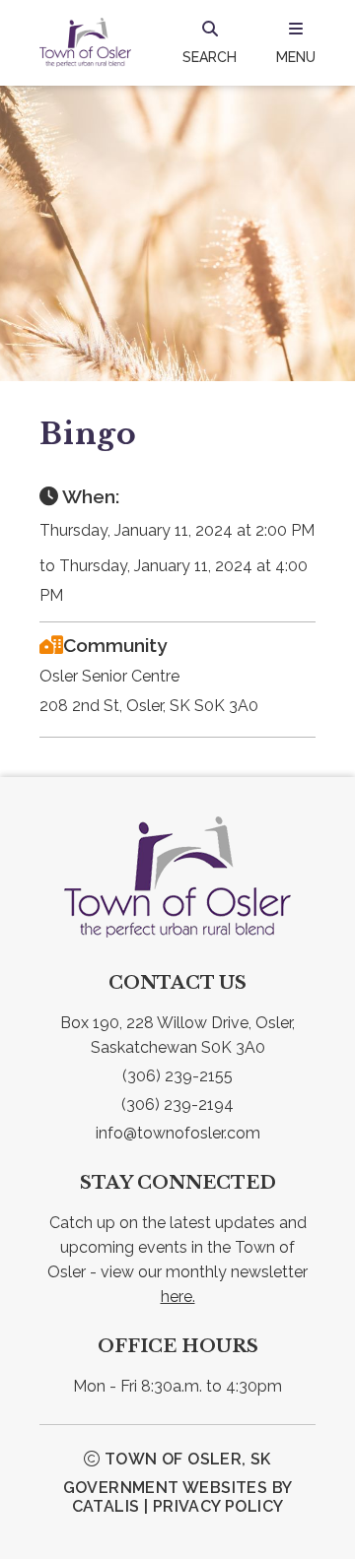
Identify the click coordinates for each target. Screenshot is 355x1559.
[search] (209, 42)
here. (178, 1296)
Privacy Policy (218, 1506)
